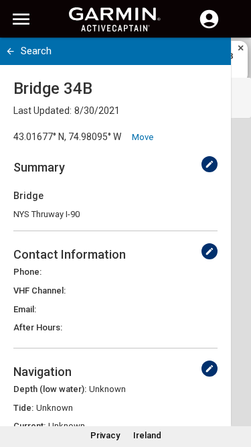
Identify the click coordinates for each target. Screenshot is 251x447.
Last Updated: (42, 110)
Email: (24, 309)
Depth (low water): (49, 389)
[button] (234, 386)
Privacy (105, 435)
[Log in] (209, 26)
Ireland (147, 435)
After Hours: (37, 327)
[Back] (10, 51)
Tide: (23, 408)
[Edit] (209, 164)
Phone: (27, 272)
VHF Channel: (39, 290)
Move (142, 137)
